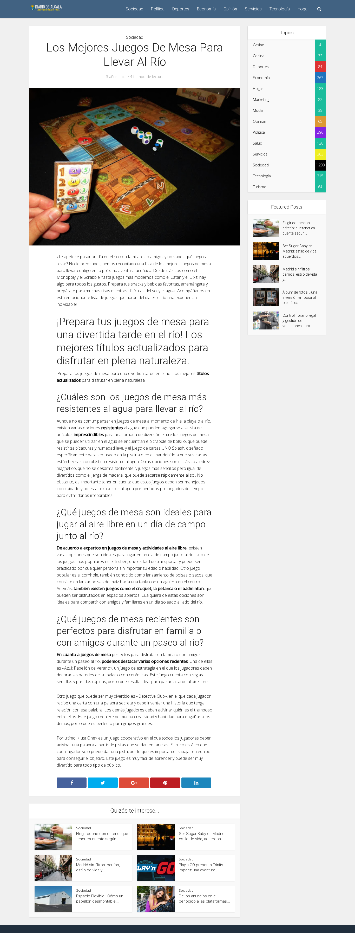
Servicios (253, 9)
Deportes (180, 9)
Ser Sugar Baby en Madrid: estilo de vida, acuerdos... (299, 251)
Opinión (230, 9)
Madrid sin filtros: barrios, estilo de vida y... (299, 274)
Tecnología (279, 9)
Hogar (303, 9)
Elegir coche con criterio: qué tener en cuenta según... (298, 228)
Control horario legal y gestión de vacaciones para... (299, 320)
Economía (206, 9)
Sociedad (134, 9)
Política (158, 9)
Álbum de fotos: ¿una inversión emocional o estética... (299, 297)
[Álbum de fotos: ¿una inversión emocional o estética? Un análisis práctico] (267, 297)
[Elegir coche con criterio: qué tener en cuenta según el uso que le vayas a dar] (267, 228)
